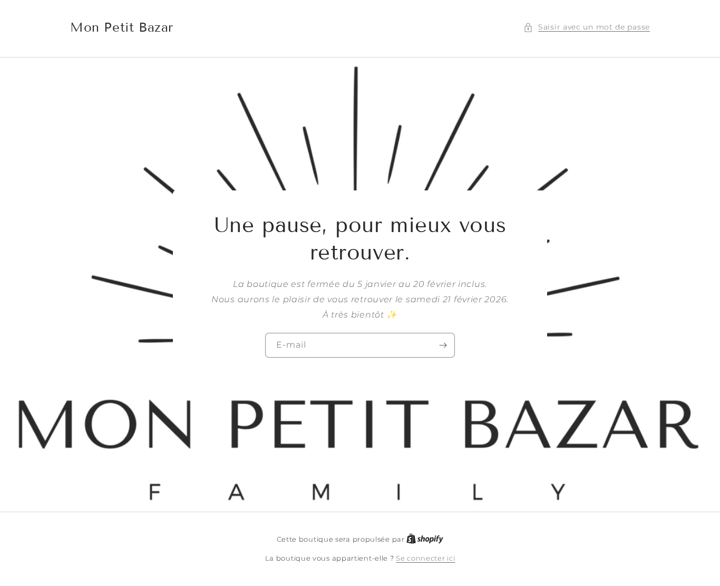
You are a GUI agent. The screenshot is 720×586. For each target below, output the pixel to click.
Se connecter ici (425, 558)
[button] (586, 27)
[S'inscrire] (442, 345)
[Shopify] (424, 539)
